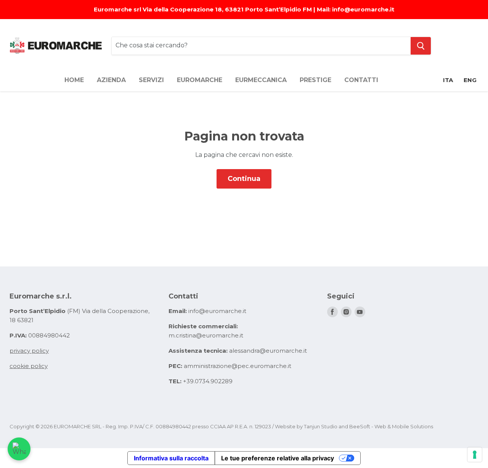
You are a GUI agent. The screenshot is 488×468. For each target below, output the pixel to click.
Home (74, 80)
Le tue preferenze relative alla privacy (277, 458)
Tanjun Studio (320, 426)
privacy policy (29, 350)
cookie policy (29, 366)
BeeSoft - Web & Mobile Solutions (391, 426)
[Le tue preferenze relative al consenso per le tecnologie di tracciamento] (474, 454)
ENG (470, 80)
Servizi (151, 80)
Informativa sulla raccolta (171, 458)
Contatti (361, 80)
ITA (448, 80)
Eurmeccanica (261, 80)
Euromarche (199, 80)
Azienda (111, 80)
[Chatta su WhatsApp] (19, 448)
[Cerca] (421, 46)
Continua (244, 178)
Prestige (315, 80)
